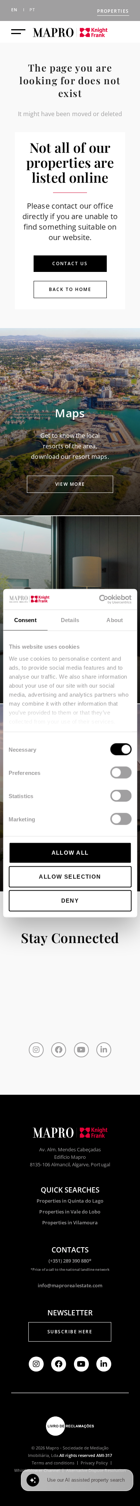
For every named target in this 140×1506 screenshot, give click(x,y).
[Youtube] (81, 1049)
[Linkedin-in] (103, 1049)
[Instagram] (36, 1049)
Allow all (70, 852)
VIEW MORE (70, 484)
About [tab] (114, 620)
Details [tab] (70, 620)
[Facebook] (58, 1049)
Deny (70, 900)
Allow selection (70, 876)
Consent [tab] (25, 620)
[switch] (120, 773)
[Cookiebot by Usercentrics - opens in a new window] (99, 599)
